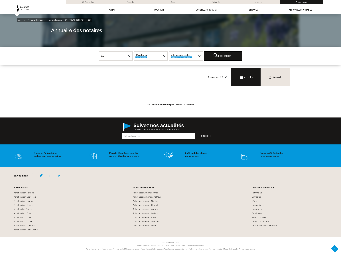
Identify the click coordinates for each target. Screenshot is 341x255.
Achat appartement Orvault (145, 205)
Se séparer (257, 213)
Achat (112, 10)
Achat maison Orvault (23, 205)
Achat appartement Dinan (145, 225)
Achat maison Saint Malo (25, 197)
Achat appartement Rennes (145, 193)
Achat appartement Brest (144, 217)
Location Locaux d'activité (205, 249)
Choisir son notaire (260, 221)
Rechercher (89, 2)
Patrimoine (257, 193)
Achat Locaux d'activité (110, 249)
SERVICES (253, 10)
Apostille (130, 2)
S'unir (254, 201)
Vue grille (248, 77)
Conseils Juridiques (206, 10)
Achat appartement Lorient (145, 213)
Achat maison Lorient (23, 221)
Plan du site (155, 245)
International (258, 205)
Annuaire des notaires (300, 10)
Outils (173, 2)
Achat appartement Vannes (145, 209)
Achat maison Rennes (24, 193)
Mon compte (303, 2)
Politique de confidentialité (175, 245)
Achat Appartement (93, 249)
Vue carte (277, 77)
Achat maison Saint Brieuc (26, 230)
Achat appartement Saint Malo (147, 197)
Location (159, 10)
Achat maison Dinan (23, 217)
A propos (258, 2)
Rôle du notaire (259, 217)
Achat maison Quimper (24, 225)
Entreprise (256, 197)
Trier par (211, 77)
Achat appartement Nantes (145, 201)
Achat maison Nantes (23, 201)
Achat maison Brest (22, 213)
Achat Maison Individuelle (129, 249)
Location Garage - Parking (184, 249)
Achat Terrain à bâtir (148, 249)
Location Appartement (165, 249)
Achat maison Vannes (23, 209)
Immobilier (257, 209)
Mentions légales (143, 245)
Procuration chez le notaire (264, 225)
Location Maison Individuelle (227, 249)
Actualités (216, 2)
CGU (162, 245)
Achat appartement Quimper (146, 221)
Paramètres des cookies (195, 245)
